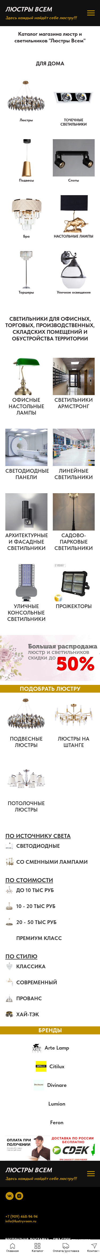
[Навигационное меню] (91, 13)
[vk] (10, 1196)
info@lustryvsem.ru (20, 1221)
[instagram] (19, 1196)
